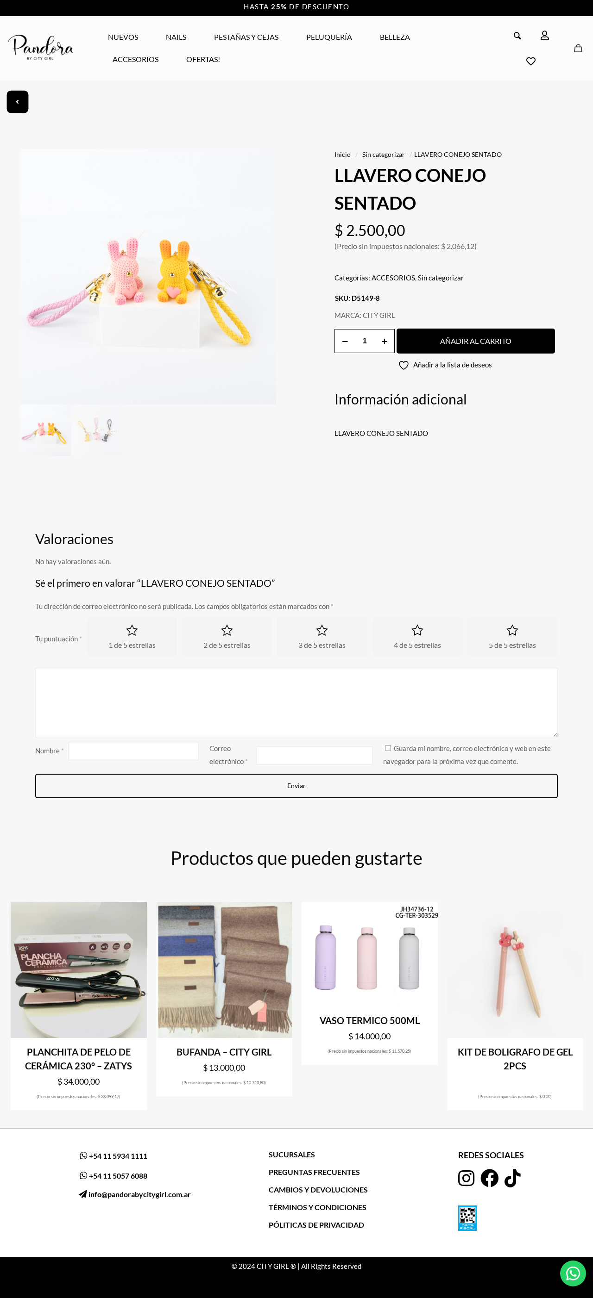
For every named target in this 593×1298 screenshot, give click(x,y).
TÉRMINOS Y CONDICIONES (317, 1207)
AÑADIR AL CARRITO (475, 340)
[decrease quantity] (345, 341)
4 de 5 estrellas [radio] (417, 644)
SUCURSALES (292, 1154)
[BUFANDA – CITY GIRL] (224, 970)
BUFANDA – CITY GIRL (224, 1051)
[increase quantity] (384, 341)
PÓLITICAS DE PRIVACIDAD (316, 1224)
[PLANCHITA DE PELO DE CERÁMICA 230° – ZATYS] (79, 970)
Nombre (49, 750)
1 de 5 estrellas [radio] (132, 644)
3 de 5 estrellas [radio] (322, 644)
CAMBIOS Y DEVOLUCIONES (318, 1189)
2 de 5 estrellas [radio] (227, 644)
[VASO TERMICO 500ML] (370, 954)
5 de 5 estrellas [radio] (512, 644)
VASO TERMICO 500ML (370, 1020)
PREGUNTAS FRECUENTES (314, 1172)
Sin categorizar (383, 154)
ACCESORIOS (393, 277)
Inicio (342, 154)
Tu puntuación (58, 638)
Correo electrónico (228, 754)
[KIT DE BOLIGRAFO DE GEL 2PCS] (515, 970)
